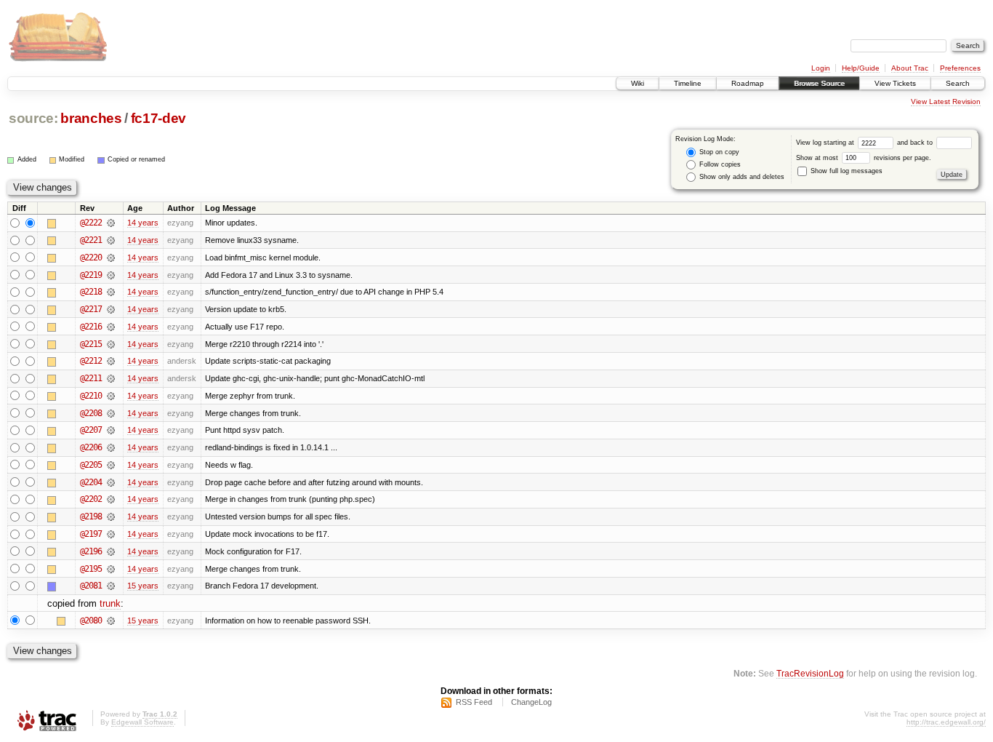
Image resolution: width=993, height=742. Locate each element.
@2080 (91, 620)
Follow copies (719, 164)
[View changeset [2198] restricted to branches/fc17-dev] (111, 516)
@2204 (91, 482)
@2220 (91, 257)
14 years (142, 222)
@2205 (91, 465)
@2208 (91, 413)
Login (820, 68)
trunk (110, 603)
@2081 (91, 586)
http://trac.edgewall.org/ (946, 722)
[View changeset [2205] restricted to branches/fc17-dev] (111, 465)
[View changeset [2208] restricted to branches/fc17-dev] (111, 413)
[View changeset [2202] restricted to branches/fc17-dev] (111, 499)
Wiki (637, 83)
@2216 (91, 327)
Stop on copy (718, 152)
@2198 (91, 516)
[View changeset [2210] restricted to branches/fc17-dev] (111, 396)
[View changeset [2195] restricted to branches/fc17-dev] (111, 569)
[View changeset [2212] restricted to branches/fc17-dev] (111, 361)
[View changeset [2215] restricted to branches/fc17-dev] (111, 344)
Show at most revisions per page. (863, 157)
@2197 (91, 534)
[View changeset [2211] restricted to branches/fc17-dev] (111, 378)
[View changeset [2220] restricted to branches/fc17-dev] (111, 257)
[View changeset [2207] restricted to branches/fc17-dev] (111, 430)
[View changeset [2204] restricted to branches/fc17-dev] (111, 482)
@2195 (91, 569)
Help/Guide (861, 68)
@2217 (91, 309)
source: (33, 118)
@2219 (91, 275)
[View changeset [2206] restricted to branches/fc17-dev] (111, 447)
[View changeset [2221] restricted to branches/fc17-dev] (111, 240)
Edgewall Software (142, 722)
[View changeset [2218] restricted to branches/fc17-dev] (111, 292)
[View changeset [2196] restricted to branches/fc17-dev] (111, 551)
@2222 (91, 223)
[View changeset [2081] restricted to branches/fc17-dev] (111, 586)
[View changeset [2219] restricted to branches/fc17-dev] (111, 275)
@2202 (91, 499)
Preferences (960, 68)
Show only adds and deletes (740, 176)
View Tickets (895, 83)
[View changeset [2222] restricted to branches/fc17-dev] (111, 223)
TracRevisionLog (810, 673)
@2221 (91, 240)
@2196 (91, 551)
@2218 (91, 292)
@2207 (91, 430)
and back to (916, 142)
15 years (142, 585)
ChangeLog (531, 702)
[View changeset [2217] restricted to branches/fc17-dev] (111, 309)
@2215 (91, 344)
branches (90, 118)
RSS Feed (474, 702)
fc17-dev (158, 118)
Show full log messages (845, 171)
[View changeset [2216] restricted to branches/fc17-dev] (111, 327)
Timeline (687, 83)
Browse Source (819, 83)
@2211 (91, 378)
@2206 (91, 447)
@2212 (91, 361)
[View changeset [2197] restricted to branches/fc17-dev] (111, 534)
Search (958, 83)
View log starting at (826, 142)
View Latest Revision (946, 101)
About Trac (909, 68)
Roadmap (747, 83)
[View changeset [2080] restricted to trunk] (111, 620)
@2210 (91, 396)
